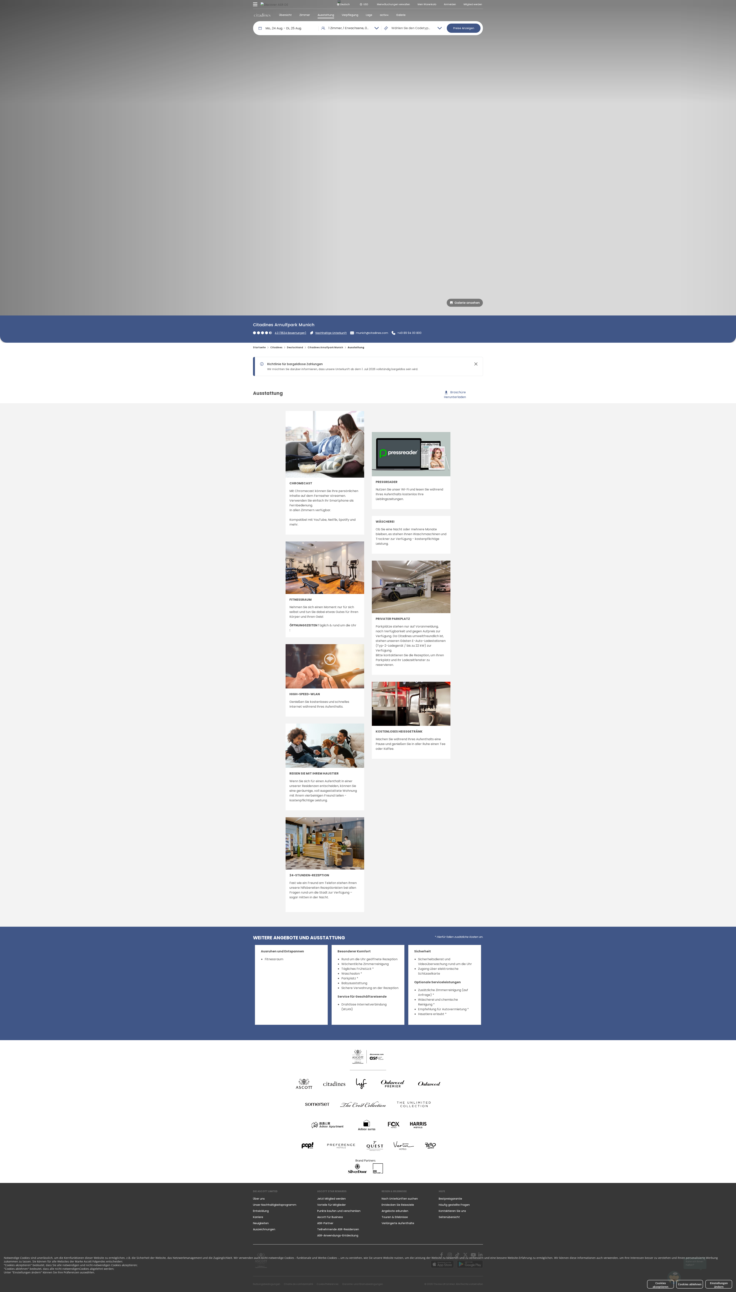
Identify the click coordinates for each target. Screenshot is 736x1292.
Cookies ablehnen (690, 1284)
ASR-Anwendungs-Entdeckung (337, 1235)
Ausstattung (326, 15)
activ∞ (384, 15)
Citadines (276, 347)
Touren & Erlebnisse (395, 1217)
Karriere (258, 1217)
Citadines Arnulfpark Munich (325, 347)
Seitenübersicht (449, 1217)
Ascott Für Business (330, 1217)
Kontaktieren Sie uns (452, 1211)
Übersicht (285, 15)
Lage (369, 15)
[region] (364, 366)
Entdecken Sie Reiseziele (398, 1205)
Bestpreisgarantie (450, 1199)
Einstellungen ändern (719, 1285)
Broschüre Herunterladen (455, 394)
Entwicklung (261, 1211)
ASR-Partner (325, 1223)
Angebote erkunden (395, 1211)
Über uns (259, 1199)
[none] (281, 1199)
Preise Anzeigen (463, 28)
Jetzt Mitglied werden (331, 1199)
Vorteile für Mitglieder (331, 1205)
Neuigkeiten (261, 1223)
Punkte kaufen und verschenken (339, 1211)
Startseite (259, 347)
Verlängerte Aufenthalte (398, 1223)
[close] (476, 364)
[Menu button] (255, 4)
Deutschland (295, 347)
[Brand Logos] (304, 1083)
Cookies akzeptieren (660, 1285)
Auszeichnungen (264, 1229)
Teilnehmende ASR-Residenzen (338, 1229)
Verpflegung (350, 15)
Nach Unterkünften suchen (400, 1199)
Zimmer (304, 15)
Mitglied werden (473, 4)
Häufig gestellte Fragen (454, 1205)
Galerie (401, 15)
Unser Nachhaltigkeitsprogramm (274, 1205)
